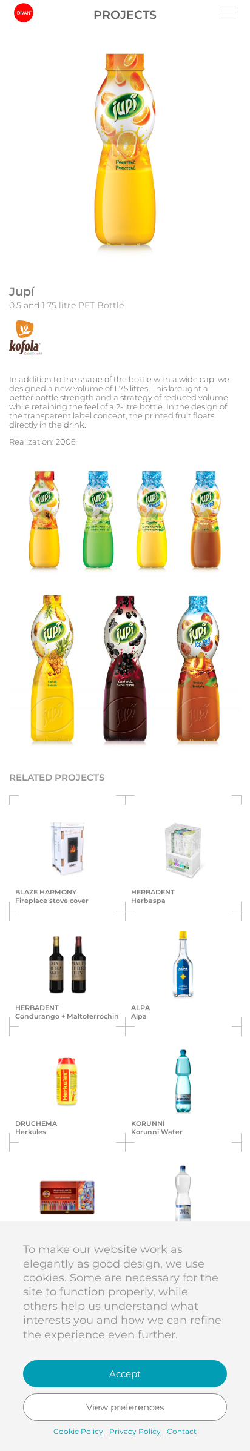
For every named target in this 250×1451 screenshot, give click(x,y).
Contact (182, 1431)
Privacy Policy (135, 1431)
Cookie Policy (78, 1431)
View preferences (125, 1407)
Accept (125, 1374)
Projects (125, 15)
